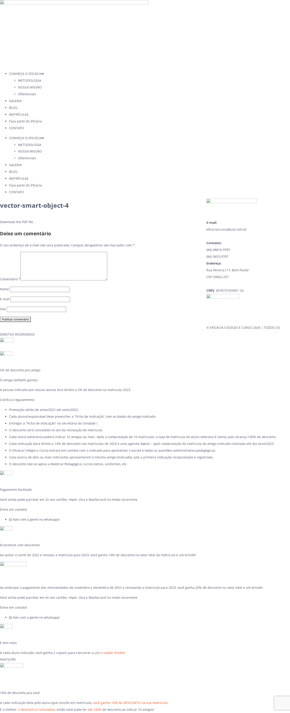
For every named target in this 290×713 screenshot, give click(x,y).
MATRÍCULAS (19, 114)
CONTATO (16, 128)
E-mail (5, 299)
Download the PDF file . (17, 222)
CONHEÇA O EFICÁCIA (25, 74)
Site (3, 309)
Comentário (10, 279)
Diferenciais (27, 94)
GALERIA (15, 101)
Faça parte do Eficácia (25, 121)
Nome (4, 289)
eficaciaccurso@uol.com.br (226, 229)
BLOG (13, 107)
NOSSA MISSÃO (30, 87)
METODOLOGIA (29, 80)
